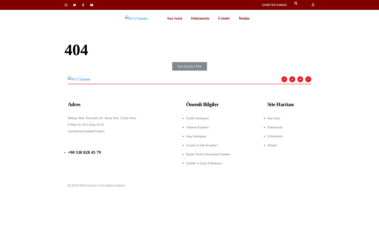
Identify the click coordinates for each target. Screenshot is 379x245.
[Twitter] (292, 79)
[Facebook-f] (284, 79)
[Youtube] (300, 79)
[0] (305, 5)
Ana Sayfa (174, 18)
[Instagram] (308, 79)
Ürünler (224, 18)
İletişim (244, 18)
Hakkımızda (200, 18)
